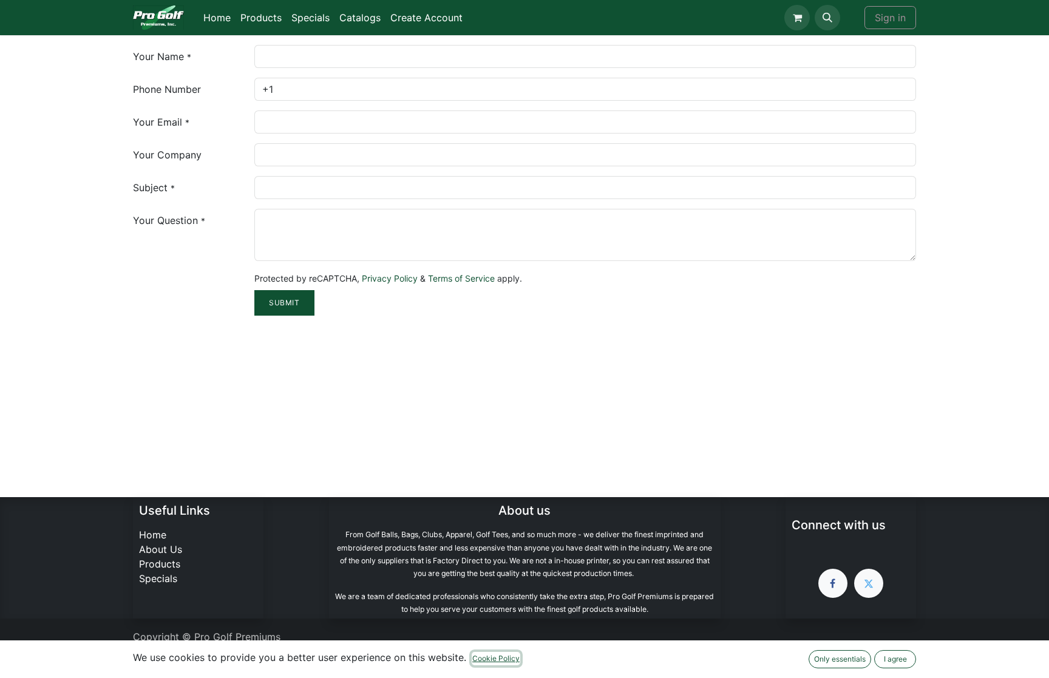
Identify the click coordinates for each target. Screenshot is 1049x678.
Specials (158, 578)
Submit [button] (284, 302)
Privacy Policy (390, 278)
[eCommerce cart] (797, 17)
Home (152, 535)
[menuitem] (217, 17)
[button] (827, 17)
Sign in (890, 18)
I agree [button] (895, 658)
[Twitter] (868, 583)
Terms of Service (461, 278)
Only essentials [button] (840, 658)
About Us (160, 549)
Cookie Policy (496, 658)
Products (159, 564)
